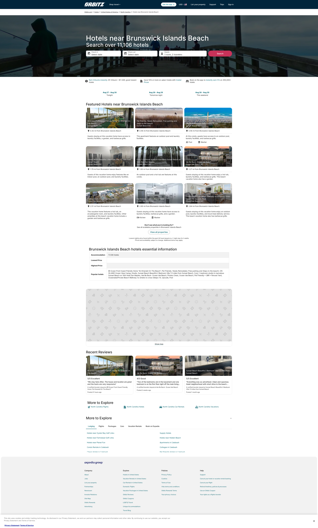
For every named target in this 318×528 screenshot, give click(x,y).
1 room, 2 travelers (173, 54)
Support (212, 4)
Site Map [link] (87, 498)
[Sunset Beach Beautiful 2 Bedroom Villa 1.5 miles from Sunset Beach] (110, 164)
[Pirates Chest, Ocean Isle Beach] (110, 202)
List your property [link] (90, 483)
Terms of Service (27, 525)
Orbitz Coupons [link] (128, 498)
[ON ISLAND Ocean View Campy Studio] (208, 126)
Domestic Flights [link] (129, 486)
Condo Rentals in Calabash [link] (98, 447)
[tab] (91, 426)
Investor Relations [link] (90, 494)
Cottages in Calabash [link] (168, 447)
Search (220, 53)
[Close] (314, 521)
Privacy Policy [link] (166, 475)
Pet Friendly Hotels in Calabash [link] (172, 452)
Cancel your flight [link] (206, 483)
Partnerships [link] (88, 486)
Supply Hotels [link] (165, 433)
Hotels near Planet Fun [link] (96, 442)
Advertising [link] (88, 506)
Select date (96, 54)
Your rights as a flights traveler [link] (210, 494)
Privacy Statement (12, 525)
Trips (222, 4)
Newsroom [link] (88, 490)
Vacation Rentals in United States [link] (134, 479)
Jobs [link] (86, 479)
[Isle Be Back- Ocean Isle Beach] (208, 164)
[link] (105, 407)
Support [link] (202, 475)
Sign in (231, 4)
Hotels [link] (96, 12)
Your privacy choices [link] (168, 494)
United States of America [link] (109, 12)
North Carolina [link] (125, 12)
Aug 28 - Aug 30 (202, 92)
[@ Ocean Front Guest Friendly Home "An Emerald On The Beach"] (110, 126)
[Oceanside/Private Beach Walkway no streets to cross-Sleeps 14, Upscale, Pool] (208, 202)
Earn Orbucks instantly (98, 80)
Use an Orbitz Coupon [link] (207, 490)
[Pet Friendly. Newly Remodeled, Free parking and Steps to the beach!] (159, 126)
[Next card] (231, 94)
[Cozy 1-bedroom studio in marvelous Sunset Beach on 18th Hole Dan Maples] (159, 164)
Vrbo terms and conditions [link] (170, 486)
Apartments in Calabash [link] (169, 442)
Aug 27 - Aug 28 (110, 92)
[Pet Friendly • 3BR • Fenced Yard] (159, 202)
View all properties (159, 232)
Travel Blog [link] (127, 510)
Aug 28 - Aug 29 (156, 92)
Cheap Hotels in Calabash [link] (97, 452)
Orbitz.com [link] (88, 12)
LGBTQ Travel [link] (128, 502)
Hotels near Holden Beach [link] (170, 438)
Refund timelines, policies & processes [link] (213, 486)
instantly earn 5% (213, 80)
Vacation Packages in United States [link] (135, 490)
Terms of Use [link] (166, 483)
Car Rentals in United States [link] (132, 483)
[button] (159, 418)
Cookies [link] (164, 479)
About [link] (86, 475)
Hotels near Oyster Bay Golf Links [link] (100, 433)
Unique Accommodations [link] (131, 506)
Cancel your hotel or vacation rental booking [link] (215, 479)
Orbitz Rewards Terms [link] (169, 490)
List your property (198, 4)
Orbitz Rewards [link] (89, 502)
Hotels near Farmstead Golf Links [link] (100, 438)
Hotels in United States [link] (131, 475)
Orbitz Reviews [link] (128, 494)
